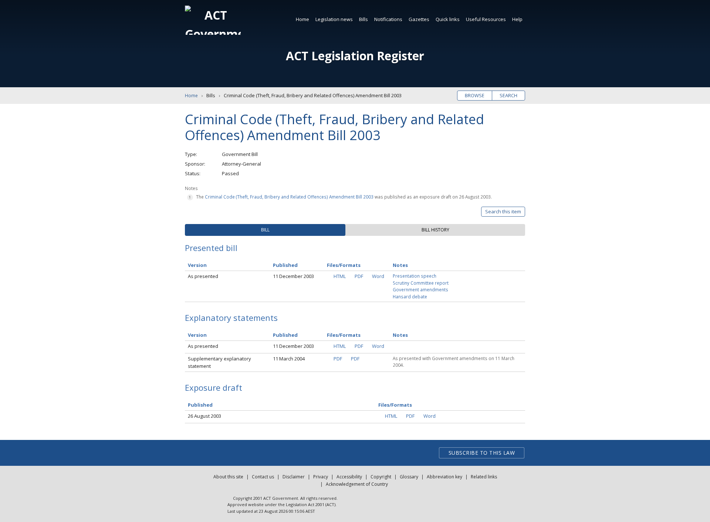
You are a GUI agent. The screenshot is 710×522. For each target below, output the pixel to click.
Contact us (263, 477)
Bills (363, 19)
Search (508, 95)
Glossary (409, 477)
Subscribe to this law (482, 452)
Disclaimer (294, 477)
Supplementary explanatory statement (219, 362)
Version (197, 265)
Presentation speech (414, 276)
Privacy (320, 477)
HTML (340, 276)
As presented (203, 276)
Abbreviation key (444, 477)
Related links (484, 477)
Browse (474, 95)
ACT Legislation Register (355, 55)
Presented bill (211, 247)
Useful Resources (486, 19)
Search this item (503, 211)
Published (285, 265)
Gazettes (419, 19)
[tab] (265, 230)
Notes (400, 265)
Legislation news (334, 19)
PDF (359, 276)
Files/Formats (344, 265)
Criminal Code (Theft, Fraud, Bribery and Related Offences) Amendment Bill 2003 (289, 197)
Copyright (381, 477)
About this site (228, 477)
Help (517, 19)
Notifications (388, 19)
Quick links (448, 19)
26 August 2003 (204, 416)
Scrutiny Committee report (421, 283)
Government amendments (420, 289)
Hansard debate (410, 296)
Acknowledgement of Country (357, 484)
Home (302, 19)
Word (378, 276)
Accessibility (349, 477)
